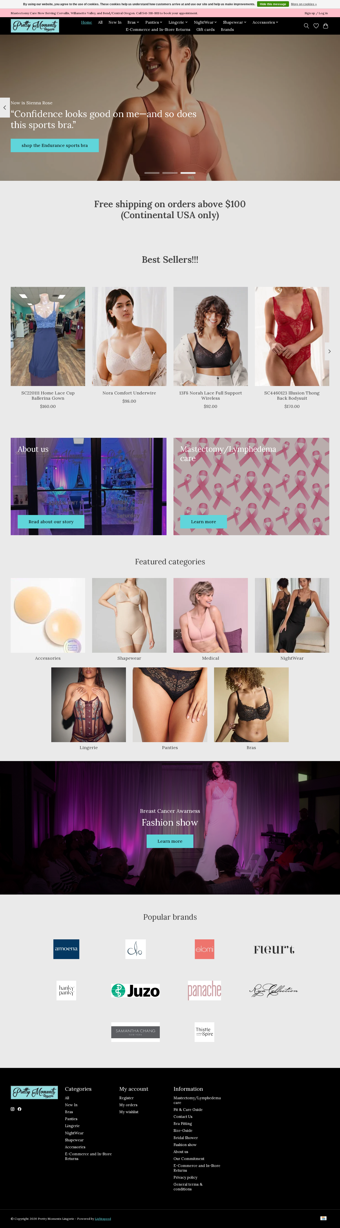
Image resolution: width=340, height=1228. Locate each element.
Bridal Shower (185, 1137)
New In (115, 22)
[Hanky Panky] (66, 991)
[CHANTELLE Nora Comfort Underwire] (129, 336)
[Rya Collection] (273, 991)
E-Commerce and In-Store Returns (158, 29)
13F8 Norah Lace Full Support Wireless (210, 395)
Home (86, 22)
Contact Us (182, 1116)
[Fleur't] (273, 949)
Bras (251, 747)
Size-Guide (182, 1130)
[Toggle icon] (306, 25)
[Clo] (135, 949)
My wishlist (128, 1111)
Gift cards (205, 29)
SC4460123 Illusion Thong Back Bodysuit (292, 395)
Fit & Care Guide (188, 1109)
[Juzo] (135, 991)
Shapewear (129, 658)
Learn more (170, 841)
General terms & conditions (188, 1186)
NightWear (292, 658)
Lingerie (89, 747)
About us (180, 1151)
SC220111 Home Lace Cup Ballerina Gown (48, 395)
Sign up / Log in (316, 13)
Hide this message (273, 4)
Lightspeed (103, 1219)
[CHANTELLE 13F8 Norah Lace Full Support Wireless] (210, 336)
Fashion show (185, 1144)
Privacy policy (185, 1177)
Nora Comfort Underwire (129, 392)
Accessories (48, 658)
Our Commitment (188, 1158)
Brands (227, 29)
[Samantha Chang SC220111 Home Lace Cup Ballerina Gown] (48, 336)
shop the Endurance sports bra (55, 145)
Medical (210, 658)
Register (126, 1098)
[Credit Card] (323, 1218)
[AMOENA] (66, 949)
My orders (128, 1104)
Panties (170, 747)
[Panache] (204, 991)
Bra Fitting (182, 1123)
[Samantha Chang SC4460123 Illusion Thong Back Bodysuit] (292, 336)
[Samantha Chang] (135, 1032)
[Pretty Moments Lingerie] (35, 26)
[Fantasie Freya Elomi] (204, 949)
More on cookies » (304, 4)
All (100, 22)
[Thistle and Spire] (204, 1032)
